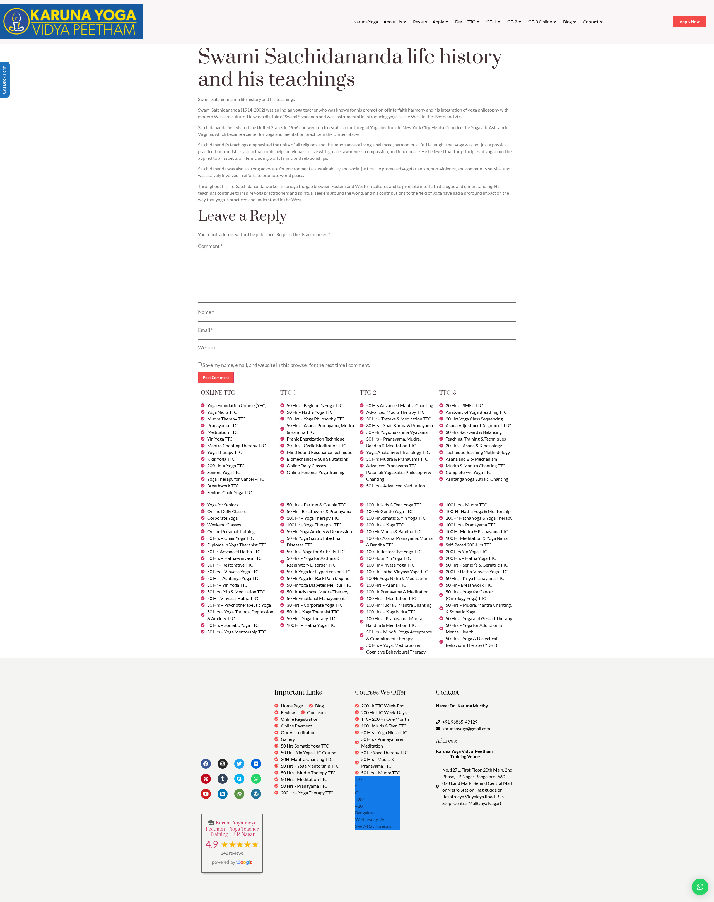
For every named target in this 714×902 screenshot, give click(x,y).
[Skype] (239, 779)
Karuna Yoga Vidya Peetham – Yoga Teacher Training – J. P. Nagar (232, 829)
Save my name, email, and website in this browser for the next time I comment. (286, 364)
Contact (591, 21)
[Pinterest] (206, 779)
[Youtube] (206, 794)
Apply (438, 21)
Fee (458, 21)
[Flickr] (256, 764)
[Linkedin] (223, 794)
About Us (392, 21)
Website (207, 347)
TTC (471, 21)
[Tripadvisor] (239, 794)
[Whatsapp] (256, 779)
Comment (210, 245)
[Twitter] (239, 764)
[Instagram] (223, 764)
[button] (700, 887)
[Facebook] (206, 764)
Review (420, 21)
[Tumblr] (223, 779)
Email (205, 329)
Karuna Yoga (365, 21)
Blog (567, 21)
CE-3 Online (540, 21)
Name (206, 312)
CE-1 (491, 21)
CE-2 (512, 21)
